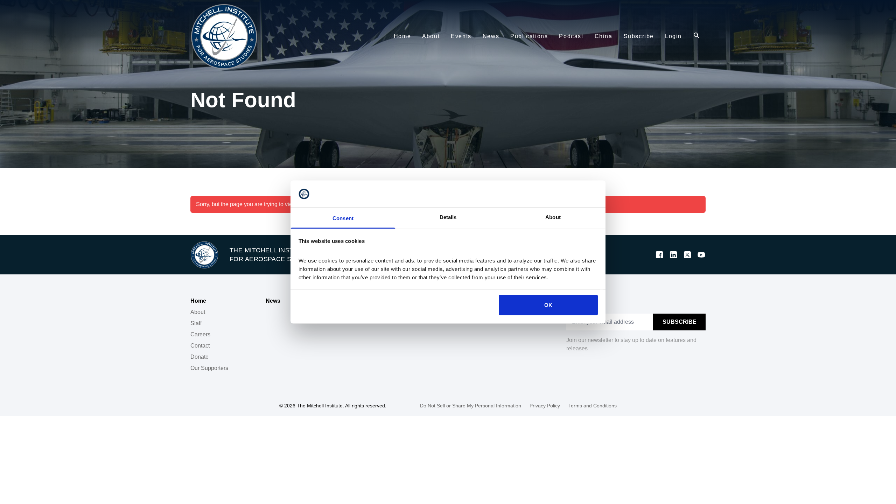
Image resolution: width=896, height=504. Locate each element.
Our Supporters (209, 368)
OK (548, 305)
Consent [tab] (343, 218)
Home (198, 301)
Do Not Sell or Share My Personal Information (470, 405)
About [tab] (553, 217)
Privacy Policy (545, 405)
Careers (200, 334)
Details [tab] (448, 217)
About (197, 312)
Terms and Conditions (592, 405)
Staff (196, 323)
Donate (199, 357)
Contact (200, 346)
